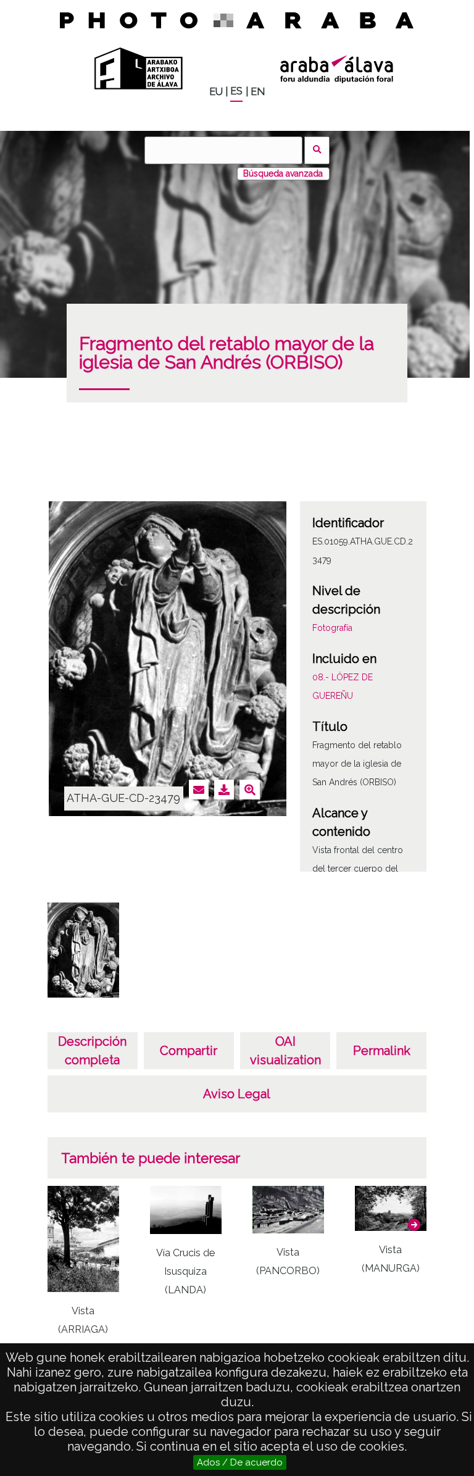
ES (236, 91)
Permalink (381, 1050)
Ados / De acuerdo (240, 1462)
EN (258, 92)
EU (216, 92)
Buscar (317, 150)
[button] (414, 1225)
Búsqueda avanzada (283, 173)
